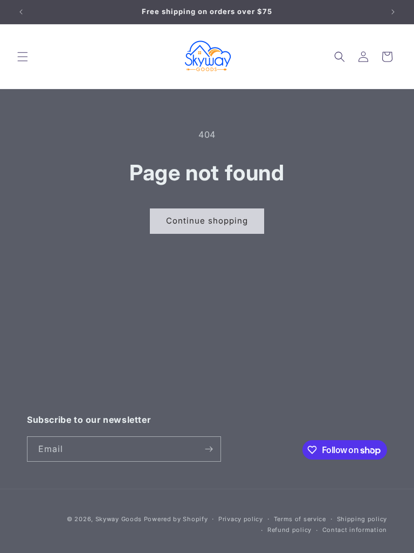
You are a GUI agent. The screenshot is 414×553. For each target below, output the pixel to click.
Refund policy (289, 530)
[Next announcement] (393, 12)
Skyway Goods (118, 519)
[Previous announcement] (21, 12)
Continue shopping (207, 220)
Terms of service (300, 519)
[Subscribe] (208, 449)
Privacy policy (240, 519)
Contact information (354, 530)
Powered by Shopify (176, 519)
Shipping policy (362, 519)
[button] (22, 57)
